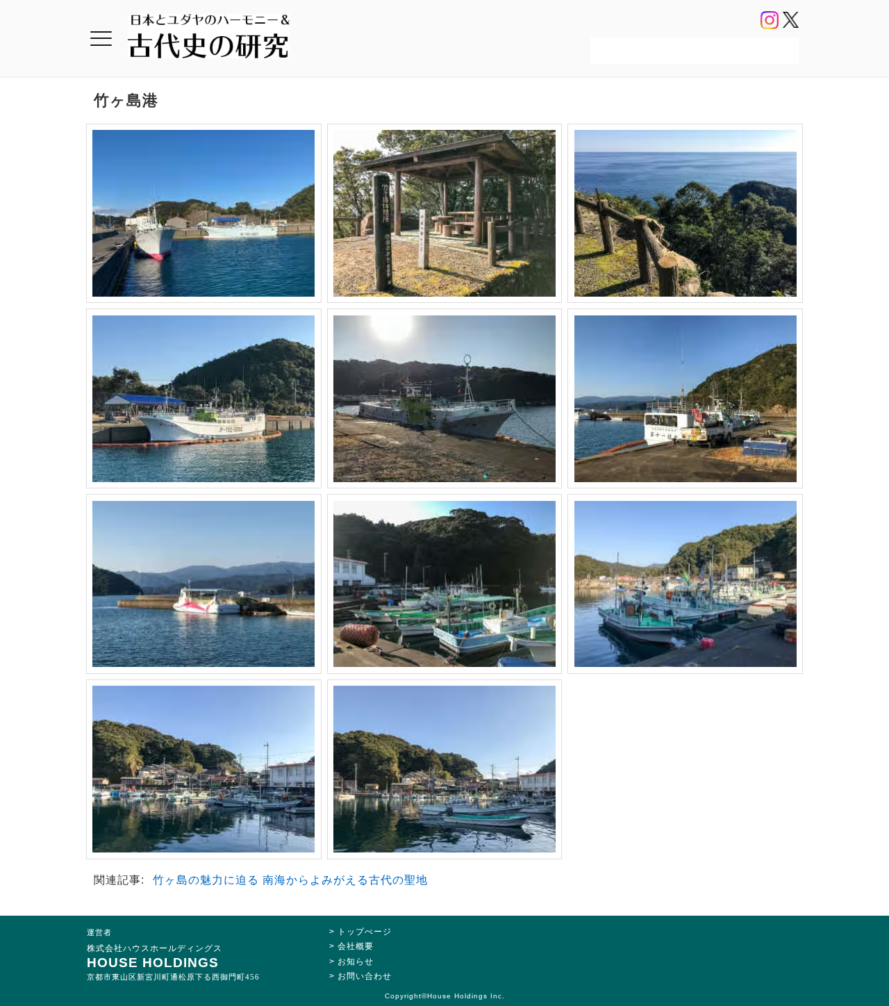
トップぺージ (365, 932)
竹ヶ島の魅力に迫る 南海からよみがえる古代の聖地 (290, 880)
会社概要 (356, 946)
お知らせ (356, 961)
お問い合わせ (365, 976)
